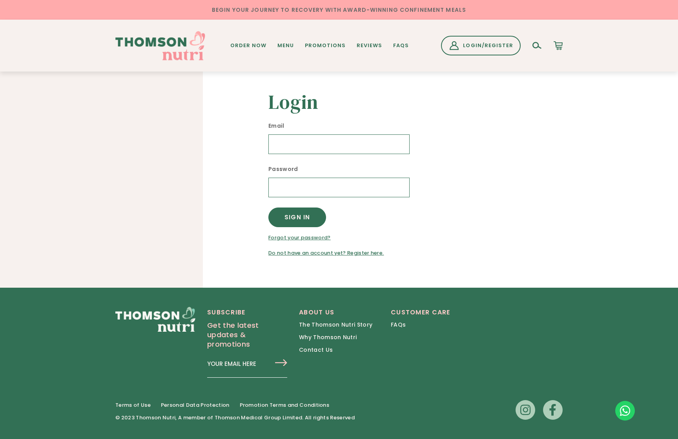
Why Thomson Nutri (328, 337)
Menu (285, 45)
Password (283, 169)
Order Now (248, 45)
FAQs (401, 45)
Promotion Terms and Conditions (285, 405)
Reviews (369, 45)
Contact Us (316, 350)
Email (276, 126)
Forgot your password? (299, 237)
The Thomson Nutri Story (335, 325)
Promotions (325, 45)
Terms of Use (133, 405)
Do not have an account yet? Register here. (326, 253)
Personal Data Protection (195, 405)
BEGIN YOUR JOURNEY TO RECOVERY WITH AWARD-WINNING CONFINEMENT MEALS (339, 10)
